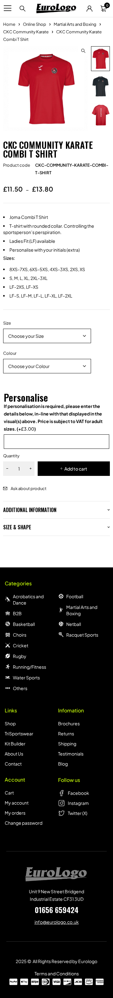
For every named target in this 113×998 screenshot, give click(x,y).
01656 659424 (56, 909)
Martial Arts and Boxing (75, 24)
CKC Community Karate (26, 31)
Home (9, 24)
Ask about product (28, 488)
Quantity (11, 455)
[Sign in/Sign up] (89, 8)
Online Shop (34, 24)
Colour (9, 353)
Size (7, 323)
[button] (83, 51)
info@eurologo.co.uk (57, 922)
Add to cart (75, 468)
